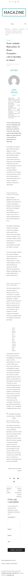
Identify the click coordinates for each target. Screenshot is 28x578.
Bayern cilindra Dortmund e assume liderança (18, 492)
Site (9, 541)
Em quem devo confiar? (9, 490)
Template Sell (10, 575)
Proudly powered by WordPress (10, 573)
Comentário (11, 517)
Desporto (9, 40)
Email (10, 535)
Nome (10, 529)
